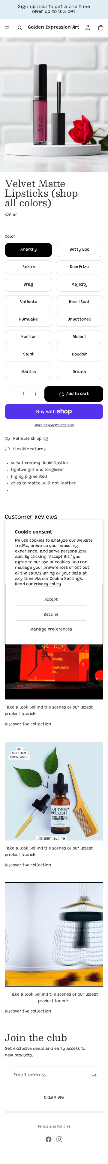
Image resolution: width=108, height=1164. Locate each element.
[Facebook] (48, 1139)
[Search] (19, 27)
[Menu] (7, 28)
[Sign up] (94, 1075)
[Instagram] (59, 1139)
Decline (51, 615)
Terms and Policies (54, 1126)
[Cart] (100, 27)
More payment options (54, 425)
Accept (51, 600)
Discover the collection (28, 724)
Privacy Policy (47, 584)
